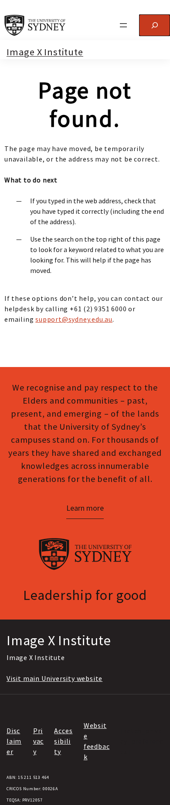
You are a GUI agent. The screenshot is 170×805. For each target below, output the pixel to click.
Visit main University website (54, 678)
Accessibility (63, 741)
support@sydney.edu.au (73, 319)
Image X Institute (45, 52)
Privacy (38, 741)
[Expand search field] (154, 25)
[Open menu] (123, 25)
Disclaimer (14, 741)
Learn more (85, 508)
